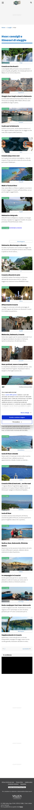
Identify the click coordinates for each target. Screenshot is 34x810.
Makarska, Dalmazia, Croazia (13, 334)
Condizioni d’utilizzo (13, 784)
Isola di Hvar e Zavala (10, 454)
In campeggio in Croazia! (11, 575)
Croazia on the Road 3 (10, 66)
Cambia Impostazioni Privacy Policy (17, 787)
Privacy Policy (19, 782)
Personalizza (16, 422)
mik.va (21, 301)
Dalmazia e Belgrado (10, 215)
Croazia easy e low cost (11, 156)
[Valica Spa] (17, 798)
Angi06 (21, 211)
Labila (21, 479)
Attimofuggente (21, 241)
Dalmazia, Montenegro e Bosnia (14, 245)
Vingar (21, 62)
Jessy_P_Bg (21, 539)
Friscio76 (21, 182)
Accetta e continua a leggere (17, 417)
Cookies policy (28, 782)
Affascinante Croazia (10, 305)
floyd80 (21, 331)
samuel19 (21, 360)
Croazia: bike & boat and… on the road (16, 483)
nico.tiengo (21, 601)
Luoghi (9, 27)
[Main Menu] (2, 2)
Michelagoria (21, 631)
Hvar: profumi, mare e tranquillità (15, 364)
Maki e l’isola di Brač (9, 185)
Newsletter (23, 784)
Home (3, 27)
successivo (26, 649)
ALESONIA (21, 509)
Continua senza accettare (25, 387)
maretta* (21, 122)
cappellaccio (21, 92)
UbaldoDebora (21, 450)
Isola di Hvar (6, 513)
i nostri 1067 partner (11, 394)
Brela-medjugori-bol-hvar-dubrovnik (16, 605)
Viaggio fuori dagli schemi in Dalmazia (17, 96)
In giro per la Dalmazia (10, 126)
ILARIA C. (21, 571)
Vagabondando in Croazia (12, 635)
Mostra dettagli (25, 412)
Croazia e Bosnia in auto (11, 275)
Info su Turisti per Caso (8, 782)
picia (21, 152)
